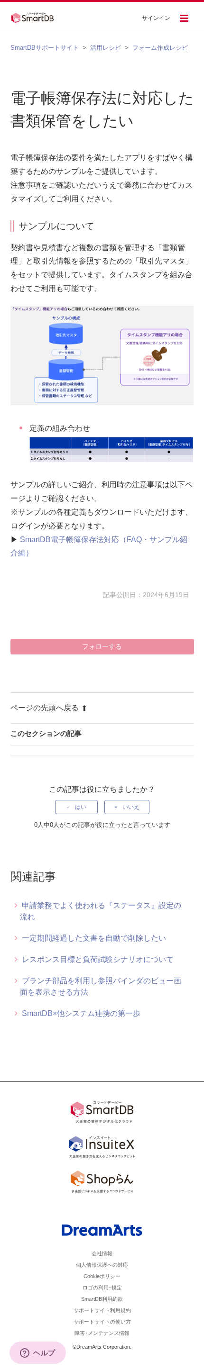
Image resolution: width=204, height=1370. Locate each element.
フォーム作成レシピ (160, 47)
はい (80, 807)
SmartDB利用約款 (102, 1299)
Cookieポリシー (102, 1276)
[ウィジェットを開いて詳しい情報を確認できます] (37, 1353)
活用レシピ (105, 47)
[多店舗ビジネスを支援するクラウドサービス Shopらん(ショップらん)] (102, 1183)
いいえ (130, 807)
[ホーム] (35, 17)
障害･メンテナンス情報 (102, 1333)
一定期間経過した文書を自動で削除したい (94, 938)
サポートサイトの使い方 (102, 1322)
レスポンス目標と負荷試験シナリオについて (98, 959)
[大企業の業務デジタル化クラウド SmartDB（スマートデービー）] (102, 1113)
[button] (184, 19)
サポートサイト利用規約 (102, 1310)
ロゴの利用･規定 (102, 1287)
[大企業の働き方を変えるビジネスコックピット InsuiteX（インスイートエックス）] (102, 1148)
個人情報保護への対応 (102, 1265)
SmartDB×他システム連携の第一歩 (81, 1013)
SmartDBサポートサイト (44, 47)
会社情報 (102, 1253)
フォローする (102, 646)
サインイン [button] (156, 18)
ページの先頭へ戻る (44, 708)
